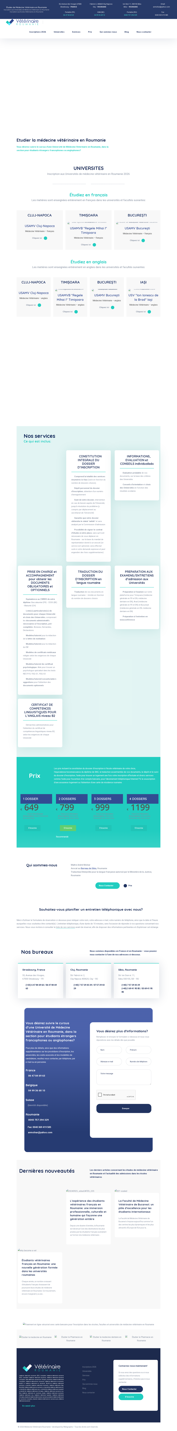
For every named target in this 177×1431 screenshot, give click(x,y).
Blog (127, 32)
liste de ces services (65, 927)
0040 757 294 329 (130, 15)
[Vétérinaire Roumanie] (22, 22)
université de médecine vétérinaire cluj (53, 1387)
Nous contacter (144, 32)
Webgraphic (68, 1427)
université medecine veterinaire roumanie (36, 1385)
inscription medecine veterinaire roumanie (34, 1377)
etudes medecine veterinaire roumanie (52, 1393)
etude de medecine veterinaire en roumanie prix (45, 1399)
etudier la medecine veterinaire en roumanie (32, 1383)
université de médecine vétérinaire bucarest (51, 1389)
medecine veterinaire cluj (26, 1395)
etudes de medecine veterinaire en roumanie (36, 1397)
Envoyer (125, 1108)
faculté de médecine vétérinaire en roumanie (31, 1387)
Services (76, 32)
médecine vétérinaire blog (56, 1385)
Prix (90, 32)
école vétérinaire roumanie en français (36, 1379)
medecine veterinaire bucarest (42, 1395)
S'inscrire (32, 828)
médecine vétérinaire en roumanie (54, 1381)
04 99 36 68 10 (99, 15)
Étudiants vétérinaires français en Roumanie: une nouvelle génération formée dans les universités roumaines (40, 1267)
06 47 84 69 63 (68, 15)
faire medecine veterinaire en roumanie (30, 1393)
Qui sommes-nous (108, 32)
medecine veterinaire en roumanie (35, 1381)
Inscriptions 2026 (37, 32)
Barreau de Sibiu (88, 868)
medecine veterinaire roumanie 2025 (29, 1375)
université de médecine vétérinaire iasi (29, 1389)
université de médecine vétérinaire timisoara (31, 1391)
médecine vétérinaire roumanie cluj (53, 1391)
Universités (59, 32)
